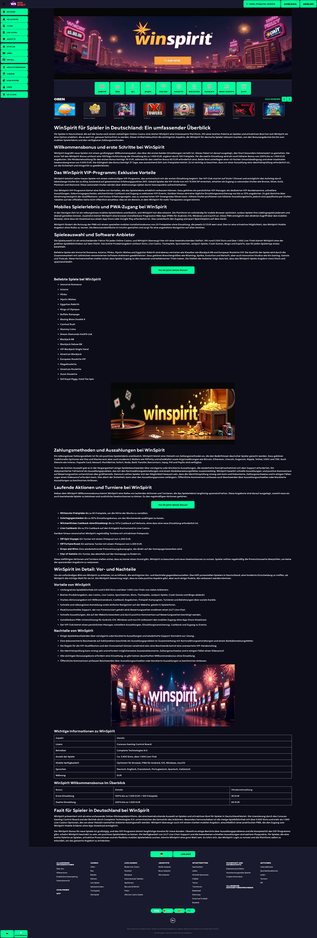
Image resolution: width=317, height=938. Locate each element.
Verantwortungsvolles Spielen (238, 873)
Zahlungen (62, 890)
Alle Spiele (94, 894)
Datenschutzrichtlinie (235, 869)
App (58, 893)
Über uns (60, 869)
